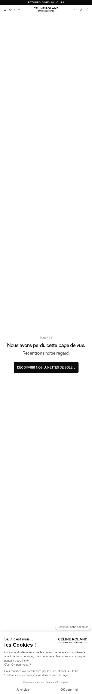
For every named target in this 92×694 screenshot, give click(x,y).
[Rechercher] (10, 9)
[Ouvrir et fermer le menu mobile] (5, 9)
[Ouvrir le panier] (87, 10)
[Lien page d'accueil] (46, 9)
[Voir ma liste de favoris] (75, 10)
